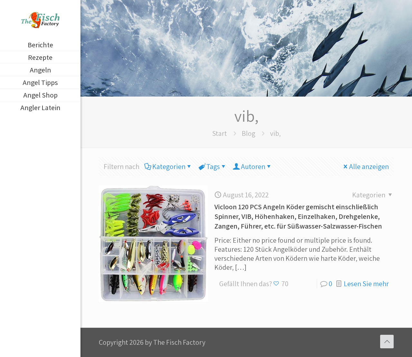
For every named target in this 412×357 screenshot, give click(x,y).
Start (219, 133)
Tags (213, 166)
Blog (248, 133)
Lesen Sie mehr (366, 283)
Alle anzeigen (369, 166)
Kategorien (168, 166)
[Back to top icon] (387, 341)
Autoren (253, 166)
